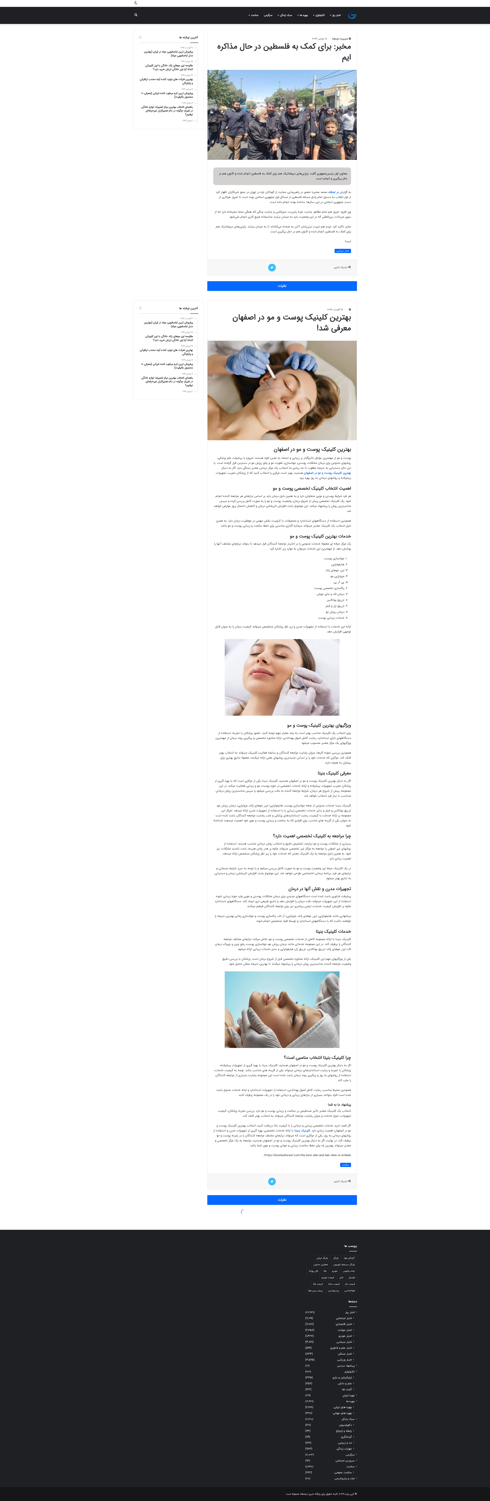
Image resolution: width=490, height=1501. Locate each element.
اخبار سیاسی (342, 250)
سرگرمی (268, 15)
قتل (341, 1277)
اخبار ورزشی (344, 1360)
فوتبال (352, 1277)
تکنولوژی (320, 15)
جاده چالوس (349, 1271)
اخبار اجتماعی (344, 1318)
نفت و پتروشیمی (345, 1478)
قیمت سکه (334, 1284)
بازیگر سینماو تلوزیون (344, 1264)
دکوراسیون (345, 1425)
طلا (325, 1271)
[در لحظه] (352, 15)
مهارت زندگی (344, 1449)
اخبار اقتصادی (344, 1324)
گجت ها (347, 1389)
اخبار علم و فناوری (341, 1348)
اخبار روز (336, 15)
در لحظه (334, 192)
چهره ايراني (349, 1395)
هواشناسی (349, 1290)
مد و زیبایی (345, 1443)
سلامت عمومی (343, 1473)
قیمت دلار (350, 1284)
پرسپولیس (333, 1290)
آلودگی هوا (349, 1258)
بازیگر (336, 1258)
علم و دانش (345, 1384)
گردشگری (346, 1437)
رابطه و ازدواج (344, 1431)
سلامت (254, 15)
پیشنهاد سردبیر (346, 1366)
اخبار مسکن (345, 1354)
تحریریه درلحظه (340, 38)
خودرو (335, 1271)
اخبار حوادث (345, 1330)
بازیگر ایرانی (322, 1258)
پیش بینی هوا (315, 1290)
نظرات (282, 286)
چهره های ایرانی (343, 1407)
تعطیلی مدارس (321, 1264)
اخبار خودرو (345, 1336)
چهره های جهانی (342, 1413)
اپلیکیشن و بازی (342, 1378)
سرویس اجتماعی (345, 1461)
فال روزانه (313, 1271)
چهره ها (304, 15)
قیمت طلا (318, 1284)
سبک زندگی (286, 15)
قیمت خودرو (328, 1277)
